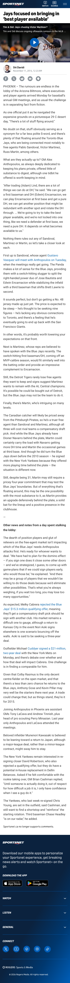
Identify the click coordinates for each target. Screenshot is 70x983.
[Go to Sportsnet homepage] (13, 4)
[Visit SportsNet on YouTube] (16, 948)
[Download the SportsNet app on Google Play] (37, 883)
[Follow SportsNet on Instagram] (37, 948)
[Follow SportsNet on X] (6, 948)
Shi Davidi (18, 67)
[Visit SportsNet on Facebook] (26, 948)
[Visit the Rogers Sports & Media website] (18, 967)
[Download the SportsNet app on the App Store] (12, 883)
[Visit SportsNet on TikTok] (47, 948)
